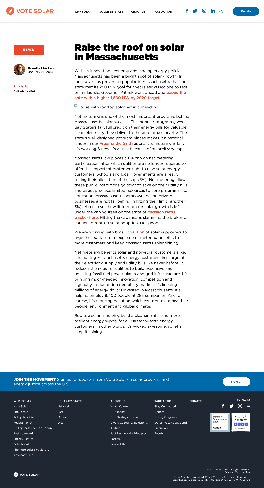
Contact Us (117, 444)
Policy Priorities (24, 417)
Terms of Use (242, 472)
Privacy (229, 472)
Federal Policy (23, 422)
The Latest (21, 411)
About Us (138, 11)
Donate (246, 11)
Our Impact (118, 411)
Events (159, 433)
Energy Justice (23, 438)
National (63, 406)
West (61, 422)
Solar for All (22, 444)
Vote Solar (27, 474)
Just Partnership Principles (128, 433)
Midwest (63, 417)
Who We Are (119, 406)
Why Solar (83, 11)
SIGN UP (236, 381)
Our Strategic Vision (124, 417)
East (60, 411)
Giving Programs (165, 417)
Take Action (162, 11)
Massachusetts (25, 90)
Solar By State (111, 11)
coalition (136, 232)
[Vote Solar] (30, 15)
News (28, 50)
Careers (115, 438)
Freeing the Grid (115, 143)
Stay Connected (165, 406)
